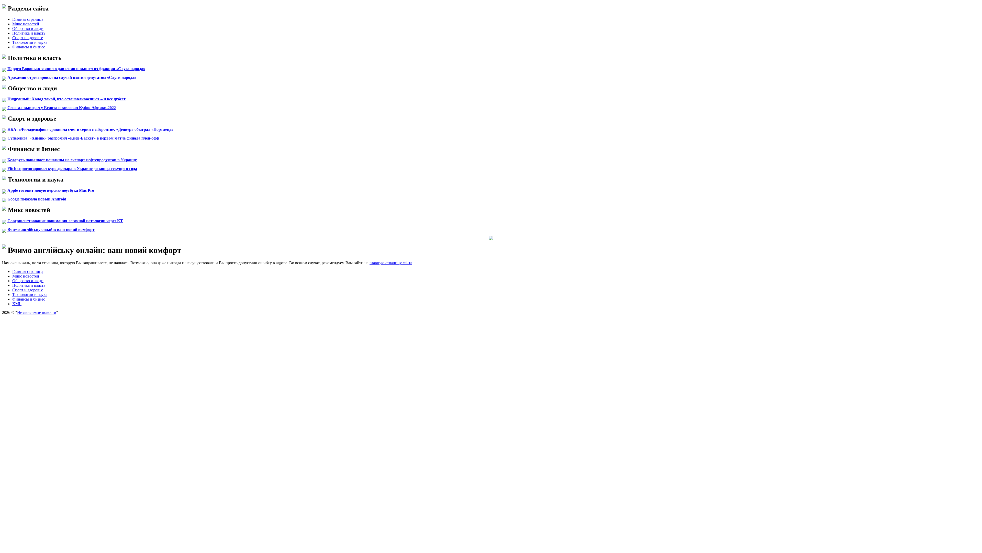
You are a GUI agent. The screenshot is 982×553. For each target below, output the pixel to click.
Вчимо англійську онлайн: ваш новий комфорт (51, 229)
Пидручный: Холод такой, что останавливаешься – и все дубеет (66, 99)
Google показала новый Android (36, 199)
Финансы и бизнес (28, 47)
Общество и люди (27, 28)
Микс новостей (25, 24)
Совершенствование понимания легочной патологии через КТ (65, 221)
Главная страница (27, 19)
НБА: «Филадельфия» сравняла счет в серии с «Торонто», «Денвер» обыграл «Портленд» (90, 129)
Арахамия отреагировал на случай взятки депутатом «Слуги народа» (71, 77)
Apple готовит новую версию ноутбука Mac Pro (50, 190)
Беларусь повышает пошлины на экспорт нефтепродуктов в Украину (72, 160)
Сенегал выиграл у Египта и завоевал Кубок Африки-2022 (61, 107)
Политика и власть (28, 33)
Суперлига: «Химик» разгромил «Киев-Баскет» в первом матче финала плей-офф (83, 138)
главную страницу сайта (391, 263)
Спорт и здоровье (27, 38)
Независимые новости (36, 312)
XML (16, 304)
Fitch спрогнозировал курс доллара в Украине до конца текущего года (72, 168)
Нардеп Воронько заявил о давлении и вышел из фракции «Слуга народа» (76, 69)
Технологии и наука (29, 42)
